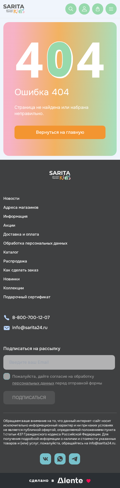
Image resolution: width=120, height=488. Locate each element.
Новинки (11, 278)
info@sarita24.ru (29, 327)
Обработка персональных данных (35, 243)
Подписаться (29, 397)
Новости (11, 198)
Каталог (10, 252)
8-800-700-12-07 (31, 317)
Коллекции (13, 287)
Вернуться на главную (60, 132)
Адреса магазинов (21, 207)
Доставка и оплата (21, 234)
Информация (15, 216)
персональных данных (33, 383)
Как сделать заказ (20, 270)
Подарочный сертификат (27, 296)
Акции (9, 225)
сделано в (53, 481)
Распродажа (15, 261)
